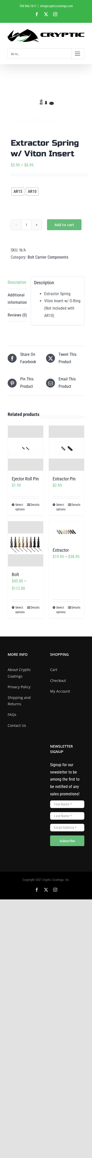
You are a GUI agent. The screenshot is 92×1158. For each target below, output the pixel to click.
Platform (20, 184)
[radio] (18, 191)
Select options (20, 507)
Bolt (15, 574)
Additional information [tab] (17, 299)
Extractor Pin (64, 478)
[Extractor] (66, 531)
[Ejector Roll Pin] (25, 448)
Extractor (61, 550)
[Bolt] (25, 544)
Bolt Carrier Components (48, 257)
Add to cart (64, 224)
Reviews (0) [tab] (17, 315)
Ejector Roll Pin (25, 478)
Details (35, 505)
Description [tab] (17, 282)
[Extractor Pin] (66, 448)
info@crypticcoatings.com (56, 6)
